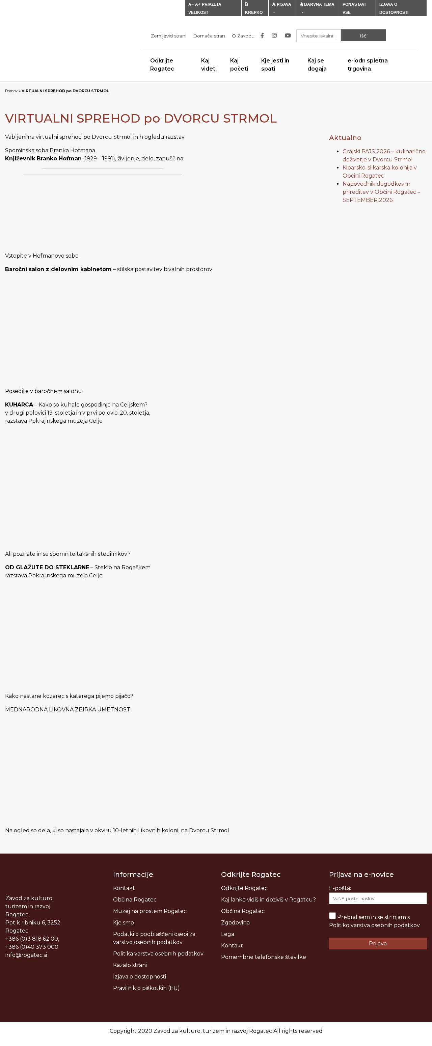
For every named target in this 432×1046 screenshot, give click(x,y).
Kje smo (123, 922)
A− (191, 4)
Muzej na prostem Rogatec (150, 911)
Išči (364, 35)
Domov (11, 90)
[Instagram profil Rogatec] (275, 35)
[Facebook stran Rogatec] (263, 35)
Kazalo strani (130, 965)
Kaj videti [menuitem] (209, 64)
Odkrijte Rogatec (244, 888)
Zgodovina (235, 922)
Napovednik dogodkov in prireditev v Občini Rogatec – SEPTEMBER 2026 (381, 192)
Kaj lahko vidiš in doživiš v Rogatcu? (268, 899)
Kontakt (124, 888)
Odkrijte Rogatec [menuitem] (162, 64)
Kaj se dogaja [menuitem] (317, 64)
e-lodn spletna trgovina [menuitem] (368, 64)
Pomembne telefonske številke (263, 957)
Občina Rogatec (135, 899)
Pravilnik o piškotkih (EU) (146, 988)
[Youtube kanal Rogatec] (289, 35)
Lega (227, 934)
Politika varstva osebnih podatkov (158, 953)
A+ (197, 4)
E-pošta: (340, 888)
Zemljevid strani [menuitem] (168, 35)
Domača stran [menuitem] (209, 35)
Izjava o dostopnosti (139, 976)
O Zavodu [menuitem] (243, 35)
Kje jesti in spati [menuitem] (275, 64)
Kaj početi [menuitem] (239, 64)
